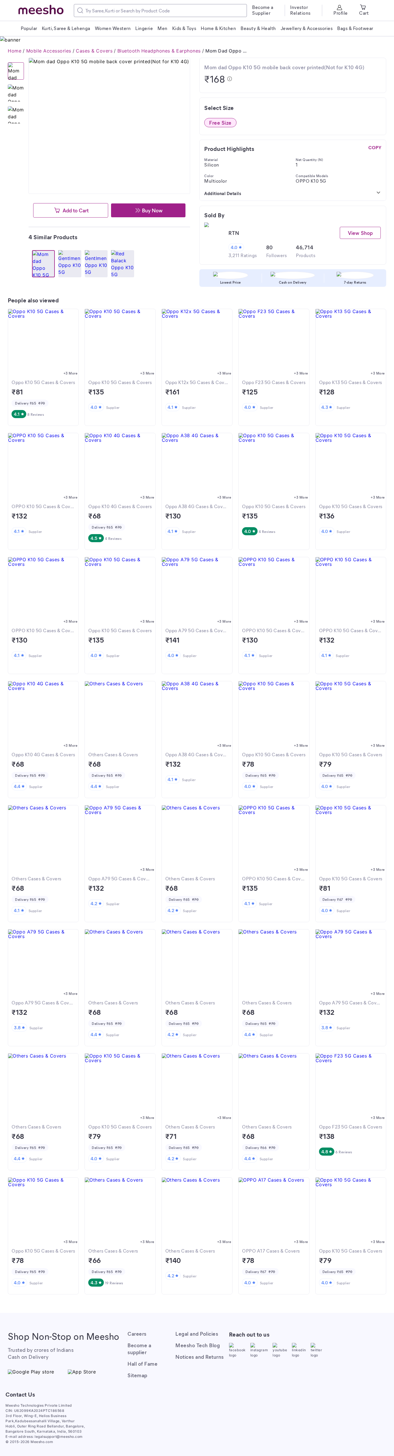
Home (14, 51)
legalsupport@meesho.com (59, 1436)
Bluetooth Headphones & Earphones (159, 51)
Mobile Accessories (48, 51)
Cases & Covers (94, 51)
